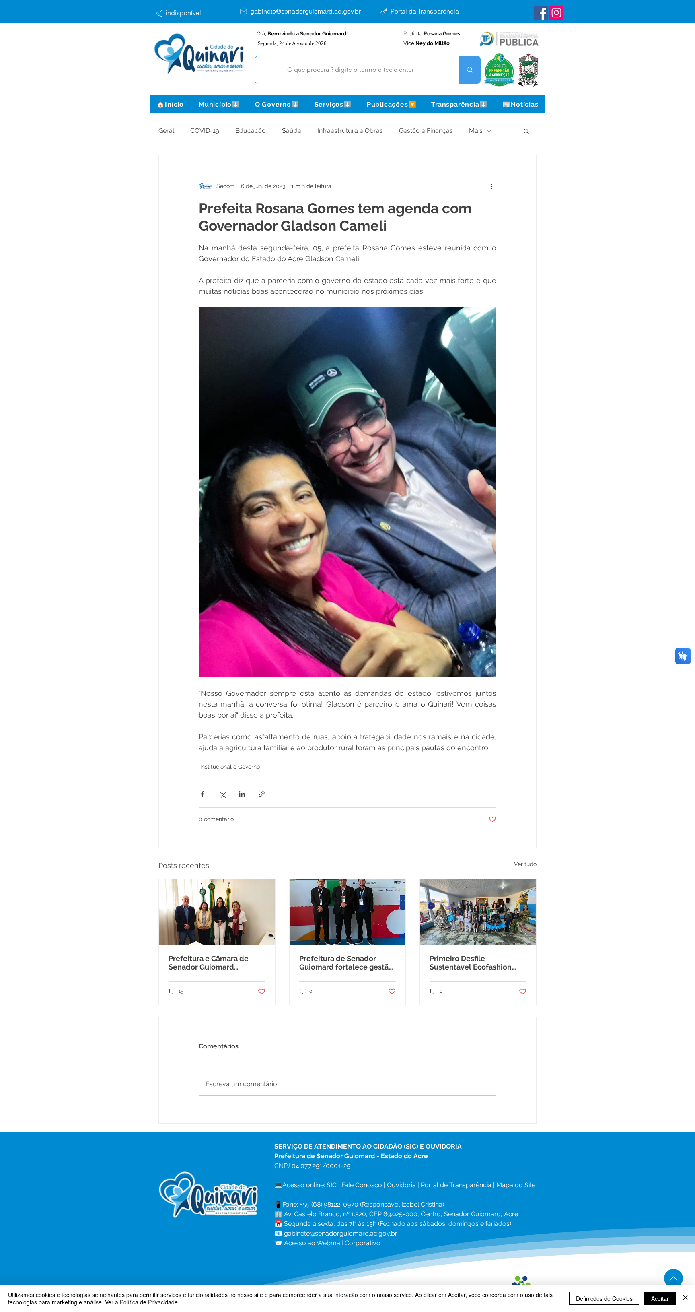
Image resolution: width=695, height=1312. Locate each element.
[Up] (673, 1278)
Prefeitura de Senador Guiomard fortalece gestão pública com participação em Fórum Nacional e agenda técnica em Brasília (346, 962)
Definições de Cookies (604, 1298)
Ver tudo (525, 864)
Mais (476, 130)
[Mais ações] (491, 186)
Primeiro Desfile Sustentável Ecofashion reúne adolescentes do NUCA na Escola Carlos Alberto (471, 962)
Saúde (291, 130)
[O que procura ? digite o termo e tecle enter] (470, 70)
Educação (250, 130)
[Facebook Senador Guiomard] (541, 13)
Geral (166, 130)
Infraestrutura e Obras (350, 130)
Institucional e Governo (230, 766)
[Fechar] (685, 1298)
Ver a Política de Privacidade (141, 1302)
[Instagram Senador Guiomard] (556, 13)
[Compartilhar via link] (261, 794)
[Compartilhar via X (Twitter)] (222, 794)
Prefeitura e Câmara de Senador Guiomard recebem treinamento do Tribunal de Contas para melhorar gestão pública (212, 962)
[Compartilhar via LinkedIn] (242, 794)
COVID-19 (204, 130)
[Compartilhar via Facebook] (202, 794)
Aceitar (660, 1298)
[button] (219, 104)
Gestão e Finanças (426, 130)
